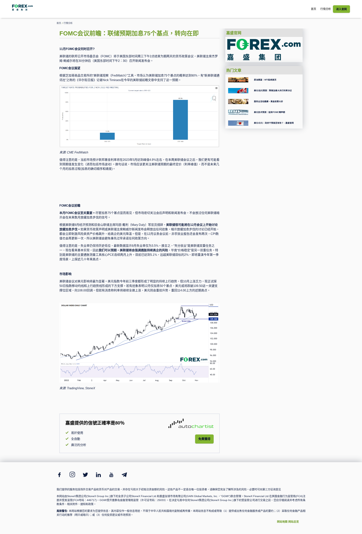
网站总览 (293, 521)
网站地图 (282, 521)
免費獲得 (204, 439)
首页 (313, 8)
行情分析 (325, 8)
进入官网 (341, 9)
